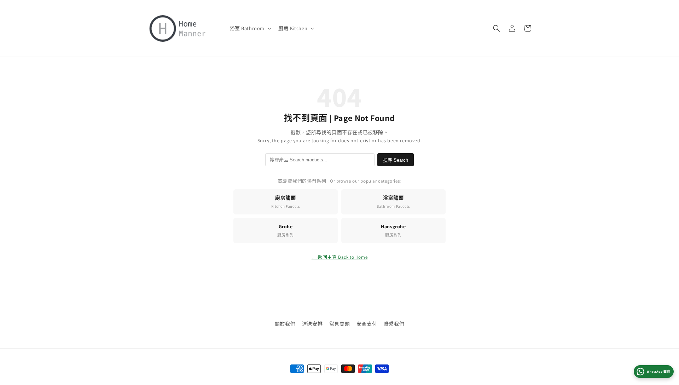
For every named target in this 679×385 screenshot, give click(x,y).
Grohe (285, 230)
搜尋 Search (395, 160)
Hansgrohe (393, 230)
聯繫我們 (394, 324)
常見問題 (339, 324)
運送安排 (312, 324)
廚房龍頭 (285, 202)
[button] (250, 28)
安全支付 (366, 324)
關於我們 (285, 324)
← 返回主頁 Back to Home (339, 257)
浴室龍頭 (393, 202)
